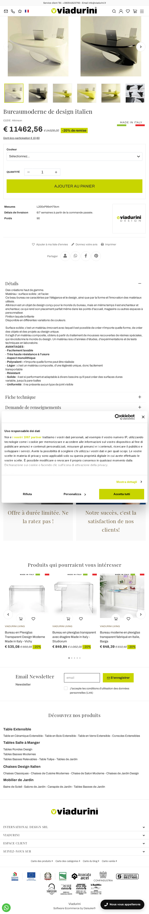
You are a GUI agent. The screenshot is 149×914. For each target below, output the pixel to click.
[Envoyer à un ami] (65, 256)
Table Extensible (17, 729)
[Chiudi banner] (143, 417)
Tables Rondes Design (17, 749)
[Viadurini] (74, 10)
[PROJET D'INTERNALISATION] (39, 876)
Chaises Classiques (16, 773)
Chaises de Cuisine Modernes (50, 773)
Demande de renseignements (33, 407)
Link (89, 692)
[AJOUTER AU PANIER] (20, 618)
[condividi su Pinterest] (96, 256)
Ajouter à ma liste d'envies (52, 244)
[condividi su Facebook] (86, 256)
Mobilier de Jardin (18, 780)
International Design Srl (25, 827)
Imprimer (110, 244)
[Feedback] (20, 11)
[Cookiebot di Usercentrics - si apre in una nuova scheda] (118, 417)
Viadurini (11, 835)
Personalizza (72, 494)
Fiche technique (20, 397)
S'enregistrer (120, 677)
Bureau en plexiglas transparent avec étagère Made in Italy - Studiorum (74, 637)
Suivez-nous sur (17, 851)
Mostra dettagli (126, 482)
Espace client (15, 843)
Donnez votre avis (86, 244)
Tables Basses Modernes (19, 754)
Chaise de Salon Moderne (87, 773)
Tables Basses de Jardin (89, 786)
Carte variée (109, 861)
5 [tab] (83, 660)
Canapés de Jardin (60, 786)
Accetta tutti (121, 494)
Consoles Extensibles (126, 735)
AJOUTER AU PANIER (74, 186)
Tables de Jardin (66, 759)
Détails (11, 283)
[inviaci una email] (6, 11)
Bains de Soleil (12, 786)
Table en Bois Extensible (60, 735)
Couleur (12, 149)
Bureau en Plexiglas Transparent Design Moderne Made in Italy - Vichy (25, 637)
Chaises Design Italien (22, 767)
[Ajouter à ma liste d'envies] (33, 618)
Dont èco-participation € (21, 138)
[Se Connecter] (121, 11)
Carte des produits (41, 861)
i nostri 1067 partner (27, 437)
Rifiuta (27, 494)
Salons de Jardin (34, 786)
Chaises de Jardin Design (122, 773)
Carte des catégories (67, 861)
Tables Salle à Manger (21, 743)
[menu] (142, 11)
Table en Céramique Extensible (23, 735)
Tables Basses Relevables (20, 759)
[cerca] (114, 11)
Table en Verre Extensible (94, 735)
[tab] (74, 283)
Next (141, 46)
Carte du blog (90, 861)
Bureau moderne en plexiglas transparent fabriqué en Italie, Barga (120, 637)
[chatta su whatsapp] (6, 907)
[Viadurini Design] (129, 218)
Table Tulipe (46, 759)
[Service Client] (13, 11)
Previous (8, 46)
